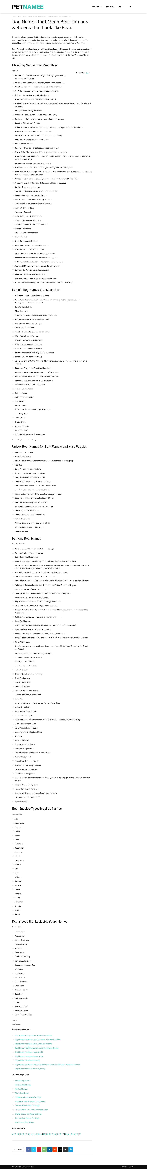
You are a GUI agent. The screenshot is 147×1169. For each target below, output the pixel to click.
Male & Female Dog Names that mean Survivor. (33, 1035)
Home (14, 17)
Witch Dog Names (22, 1093)
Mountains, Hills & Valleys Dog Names (30, 1101)
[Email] (60, 1149)
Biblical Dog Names (22, 1081)
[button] (130, 6)
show (87, 73)
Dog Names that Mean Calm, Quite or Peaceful (33, 1044)
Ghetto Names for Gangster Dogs (28, 1114)
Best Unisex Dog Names (24, 1122)
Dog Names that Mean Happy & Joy (29, 1056)
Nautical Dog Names (23, 1085)
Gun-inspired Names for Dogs (27, 1118)
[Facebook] (28, 1149)
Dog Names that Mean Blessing (27, 1060)
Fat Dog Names (21, 1089)
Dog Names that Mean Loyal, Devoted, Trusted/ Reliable (37, 1040)
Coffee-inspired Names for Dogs (28, 1097)
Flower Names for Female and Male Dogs (31, 1110)
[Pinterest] (39, 1149)
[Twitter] (33, 1149)
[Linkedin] (49, 1149)
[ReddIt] (54, 1149)
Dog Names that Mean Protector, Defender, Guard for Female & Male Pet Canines (47, 1064)
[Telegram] (70, 1149)
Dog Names (22, 17)
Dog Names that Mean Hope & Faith (29, 1052)
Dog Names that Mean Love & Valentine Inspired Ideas (36, 1048)
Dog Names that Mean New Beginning (30, 1069)
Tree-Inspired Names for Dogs (27, 1105)
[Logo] (27, 8)
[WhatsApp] (44, 1149)
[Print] (65, 1149)
